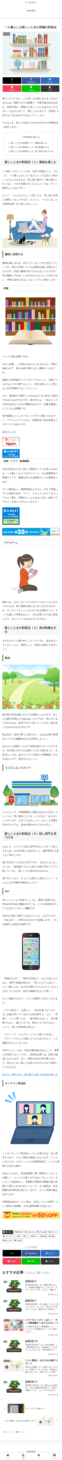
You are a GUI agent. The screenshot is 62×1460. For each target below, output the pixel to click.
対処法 (19, 1240)
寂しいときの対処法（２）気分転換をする (30, 147)
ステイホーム (10, 1236)
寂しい (36, 1236)
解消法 (20, 1232)
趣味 (53, 1236)
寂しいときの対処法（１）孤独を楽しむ (29, 143)
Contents (27, 137)
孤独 (45, 1236)
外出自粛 (43, 1232)
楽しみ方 (8, 1240)
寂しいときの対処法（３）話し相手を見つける (32, 151)
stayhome (31, 1232)
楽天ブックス (9, 431)
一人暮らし (24, 1236)
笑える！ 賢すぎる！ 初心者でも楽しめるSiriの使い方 (30, 1074)
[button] (50, 88)
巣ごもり (8, 1232)
